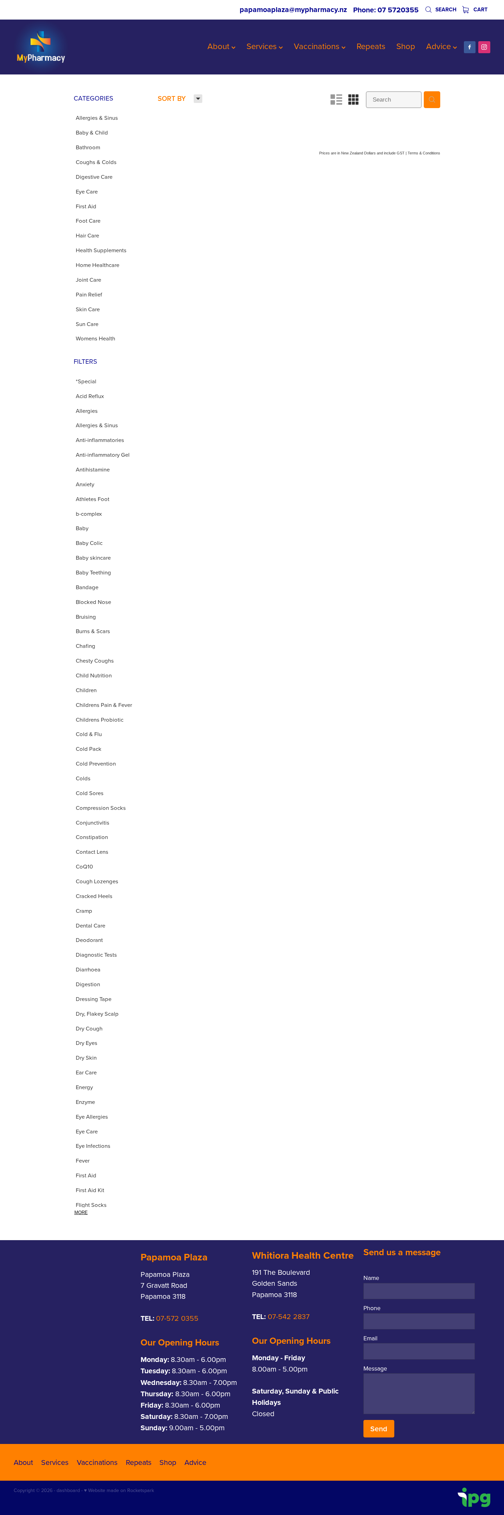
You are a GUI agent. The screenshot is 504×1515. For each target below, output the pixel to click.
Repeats (371, 46)
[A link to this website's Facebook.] (470, 47)
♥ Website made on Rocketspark (119, 1490)
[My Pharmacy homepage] (61, 47)
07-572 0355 (177, 1318)
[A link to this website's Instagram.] (484, 47)
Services (263, 46)
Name (371, 1278)
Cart (480, 9)
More (81, 1212)
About (219, 46)
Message (375, 1368)
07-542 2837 (289, 1316)
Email (370, 1338)
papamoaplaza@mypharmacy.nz (293, 9)
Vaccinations (317, 46)
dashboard (68, 1490)
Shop (405, 46)
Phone (372, 1308)
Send (378, 1428)
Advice (439, 46)
